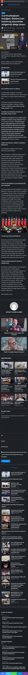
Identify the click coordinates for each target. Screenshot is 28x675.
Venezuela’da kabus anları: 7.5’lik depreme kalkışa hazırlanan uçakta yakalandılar (18, 586)
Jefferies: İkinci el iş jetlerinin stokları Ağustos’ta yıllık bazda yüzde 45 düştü (12, 537)
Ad (2, 435)
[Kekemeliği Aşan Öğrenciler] (21, 397)
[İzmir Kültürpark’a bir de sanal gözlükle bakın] (6, 544)
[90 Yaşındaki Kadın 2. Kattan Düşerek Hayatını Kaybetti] (7, 365)
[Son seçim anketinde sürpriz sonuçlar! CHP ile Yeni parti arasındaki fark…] (21, 380)
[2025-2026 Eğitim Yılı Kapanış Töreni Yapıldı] (7, 397)
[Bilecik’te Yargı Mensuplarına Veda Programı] (5, 81)
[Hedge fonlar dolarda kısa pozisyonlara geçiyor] (6, 558)
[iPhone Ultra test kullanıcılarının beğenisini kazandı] (6, 565)
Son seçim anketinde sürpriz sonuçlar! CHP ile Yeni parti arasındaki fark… (20, 387)
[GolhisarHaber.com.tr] (14, 4)
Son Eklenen (14, 467)
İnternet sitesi (4, 446)
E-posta (3, 441)
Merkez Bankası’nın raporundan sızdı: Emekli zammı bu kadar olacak (17, 518)
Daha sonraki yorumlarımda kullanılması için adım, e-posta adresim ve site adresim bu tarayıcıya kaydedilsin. (14, 454)
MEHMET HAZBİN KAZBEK (9, 28)
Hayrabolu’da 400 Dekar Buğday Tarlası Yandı (20, 371)
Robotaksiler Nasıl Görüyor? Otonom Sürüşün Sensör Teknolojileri (18, 492)
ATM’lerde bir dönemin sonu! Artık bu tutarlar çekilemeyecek (6, 387)
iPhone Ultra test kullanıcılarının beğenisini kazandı (18, 564)
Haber (9, 9)
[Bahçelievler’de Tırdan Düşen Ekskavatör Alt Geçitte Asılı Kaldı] (6, 594)
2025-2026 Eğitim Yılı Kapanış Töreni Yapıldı (7, 402)
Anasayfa (4, 9)
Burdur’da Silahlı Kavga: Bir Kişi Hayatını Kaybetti (18, 473)
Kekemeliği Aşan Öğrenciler (19, 402)
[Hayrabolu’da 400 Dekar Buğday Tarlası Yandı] (21, 365)
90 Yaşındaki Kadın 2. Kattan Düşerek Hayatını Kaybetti (7, 371)
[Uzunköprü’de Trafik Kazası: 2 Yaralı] (6, 601)
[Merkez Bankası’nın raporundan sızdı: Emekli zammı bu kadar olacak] (6, 519)
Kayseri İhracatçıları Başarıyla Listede (12, 479)
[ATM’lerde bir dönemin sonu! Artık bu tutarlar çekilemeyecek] (7, 380)
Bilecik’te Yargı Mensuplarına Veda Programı (14, 1)
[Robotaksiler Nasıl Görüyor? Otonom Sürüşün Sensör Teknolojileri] (6, 492)
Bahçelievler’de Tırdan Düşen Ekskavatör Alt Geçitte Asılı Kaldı (17, 594)
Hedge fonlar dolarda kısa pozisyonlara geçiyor (18, 557)
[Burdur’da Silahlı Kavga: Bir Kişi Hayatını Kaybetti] (5, 74)
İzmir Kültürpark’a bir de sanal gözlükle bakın (17, 543)
